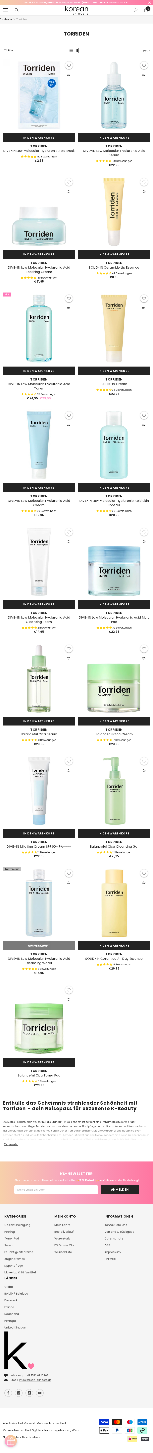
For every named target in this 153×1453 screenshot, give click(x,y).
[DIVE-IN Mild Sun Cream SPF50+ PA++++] (39, 791)
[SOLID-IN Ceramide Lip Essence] (114, 212)
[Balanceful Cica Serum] (39, 679)
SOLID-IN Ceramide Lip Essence (114, 267)
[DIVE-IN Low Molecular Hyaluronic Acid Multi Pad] (114, 562)
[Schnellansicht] (68, 74)
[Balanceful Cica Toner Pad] (39, 1020)
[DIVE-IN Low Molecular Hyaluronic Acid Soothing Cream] (39, 212)
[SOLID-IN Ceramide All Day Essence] (114, 903)
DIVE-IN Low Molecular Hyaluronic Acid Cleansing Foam (39, 619)
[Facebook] (8, 1393)
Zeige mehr (11, 1144)
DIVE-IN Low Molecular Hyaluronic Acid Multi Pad (114, 619)
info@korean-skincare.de (35, 1380)
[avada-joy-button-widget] (11, 1441)
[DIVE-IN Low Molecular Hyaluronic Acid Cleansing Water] (39, 903)
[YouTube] (40, 1393)
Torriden (21, 19)
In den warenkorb (38, 138)
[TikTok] (29, 1393)
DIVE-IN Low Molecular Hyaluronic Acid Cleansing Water (39, 961)
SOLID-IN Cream (114, 384)
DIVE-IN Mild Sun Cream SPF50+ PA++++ (39, 846)
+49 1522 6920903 (36, 1375)
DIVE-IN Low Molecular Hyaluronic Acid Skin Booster (114, 503)
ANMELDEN (120, 1189)
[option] (76, 2)
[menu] (5, 10)
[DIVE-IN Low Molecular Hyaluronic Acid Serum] (114, 95)
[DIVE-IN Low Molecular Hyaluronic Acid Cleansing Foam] (39, 562)
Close (149, 2)
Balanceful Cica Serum (39, 734)
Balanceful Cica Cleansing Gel (114, 846)
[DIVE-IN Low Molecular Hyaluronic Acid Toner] (39, 329)
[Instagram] (19, 1393)
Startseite (6, 19)
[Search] (16, 10)
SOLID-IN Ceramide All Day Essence (114, 959)
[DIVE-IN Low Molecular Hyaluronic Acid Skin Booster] (114, 445)
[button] (71, 50)
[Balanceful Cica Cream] (114, 679)
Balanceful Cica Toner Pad (39, 1075)
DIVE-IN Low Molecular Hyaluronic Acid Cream (39, 503)
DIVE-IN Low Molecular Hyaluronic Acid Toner (39, 386)
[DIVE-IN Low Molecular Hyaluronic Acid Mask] (39, 95)
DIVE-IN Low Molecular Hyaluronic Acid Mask (39, 151)
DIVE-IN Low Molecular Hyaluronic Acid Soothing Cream (39, 269)
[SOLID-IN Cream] (114, 329)
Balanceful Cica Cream (114, 734)
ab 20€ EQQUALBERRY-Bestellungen (76, 2)
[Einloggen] (136, 10)
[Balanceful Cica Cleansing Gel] (114, 791)
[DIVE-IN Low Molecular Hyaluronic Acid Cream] (39, 445)
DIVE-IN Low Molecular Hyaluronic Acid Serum (114, 153)
